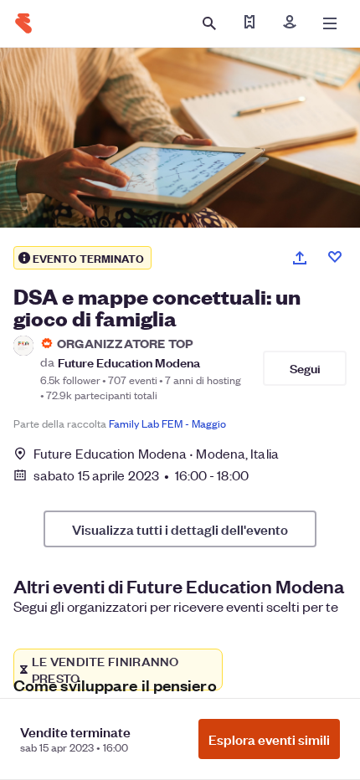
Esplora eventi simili (269, 739)
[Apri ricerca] (209, 23)
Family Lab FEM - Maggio (167, 423)
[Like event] (335, 257)
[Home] (23, 23)
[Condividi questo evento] (299, 258)
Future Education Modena (129, 362)
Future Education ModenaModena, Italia (156, 453)
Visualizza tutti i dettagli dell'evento (180, 529)
